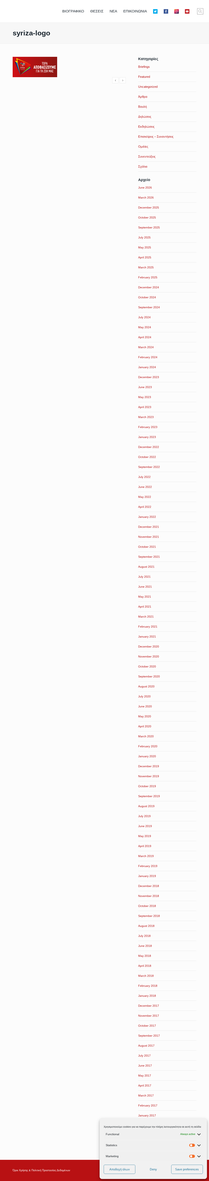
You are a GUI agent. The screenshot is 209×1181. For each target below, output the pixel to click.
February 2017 (147, 1105)
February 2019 (147, 866)
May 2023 (144, 397)
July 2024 (144, 317)
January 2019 (147, 876)
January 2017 (147, 1115)
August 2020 (146, 686)
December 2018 (148, 886)
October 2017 (147, 1025)
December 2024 (148, 287)
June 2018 (145, 945)
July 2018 (144, 935)
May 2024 (144, 327)
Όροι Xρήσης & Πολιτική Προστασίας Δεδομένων (41, 1170)
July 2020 (144, 696)
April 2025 (144, 257)
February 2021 (147, 626)
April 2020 (144, 726)
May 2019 (144, 836)
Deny (153, 1169)
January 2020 (147, 756)
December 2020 (148, 646)
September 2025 (149, 227)
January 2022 (147, 516)
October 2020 (147, 666)
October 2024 (147, 297)
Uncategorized (148, 86)
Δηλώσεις (144, 116)
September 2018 (149, 916)
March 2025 (146, 267)
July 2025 (144, 237)
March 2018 (146, 975)
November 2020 (148, 656)
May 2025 (144, 247)
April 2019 (144, 846)
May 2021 (144, 596)
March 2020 (146, 736)
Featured (144, 76)
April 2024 (144, 337)
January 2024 (147, 367)
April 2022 (144, 506)
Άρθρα (142, 96)
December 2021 (148, 526)
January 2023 (147, 437)
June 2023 (145, 387)
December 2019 (148, 766)
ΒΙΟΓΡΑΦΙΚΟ (73, 11)
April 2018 (144, 965)
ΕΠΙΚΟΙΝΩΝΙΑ (135, 11)
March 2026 (146, 197)
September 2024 (149, 307)
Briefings (144, 66)
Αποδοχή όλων (119, 1169)
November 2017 (148, 1015)
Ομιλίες (143, 146)
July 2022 (144, 477)
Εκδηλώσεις (146, 126)
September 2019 (149, 796)
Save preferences (187, 1169)
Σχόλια (142, 166)
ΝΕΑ (113, 11)
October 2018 (147, 906)
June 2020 (145, 706)
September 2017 (149, 1035)
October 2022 (147, 457)
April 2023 (144, 407)
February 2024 (147, 357)
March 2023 (146, 417)
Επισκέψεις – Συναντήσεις (155, 136)
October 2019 (147, 786)
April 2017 (144, 1085)
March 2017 (146, 1095)
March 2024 (146, 347)
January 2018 (147, 995)
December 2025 (148, 207)
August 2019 (146, 806)
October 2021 (147, 546)
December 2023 (148, 377)
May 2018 (144, 955)
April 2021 (144, 606)
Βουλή (142, 106)
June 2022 (145, 486)
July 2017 (144, 1055)
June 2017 (145, 1065)
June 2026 (145, 187)
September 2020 (149, 676)
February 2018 (147, 985)
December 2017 (148, 1005)
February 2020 (147, 746)
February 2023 (147, 427)
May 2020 (144, 716)
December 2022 (148, 447)
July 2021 (144, 576)
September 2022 (149, 467)
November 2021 (148, 536)
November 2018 (148, 896)
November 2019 (148, 776)
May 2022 (144, 496)
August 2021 (146, 566)
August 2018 (146, 925)
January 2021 (147, 636)
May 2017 (144, 1075)
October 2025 (147, 217)
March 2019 (146, 856)
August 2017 (146, 1045)
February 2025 (147, 277)
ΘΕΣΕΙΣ (96, 11)
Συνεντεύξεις (147, 156)
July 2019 (144, 816)
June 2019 (145, 826)
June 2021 (145, 586)
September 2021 (149, 556)
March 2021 (146, 616)
